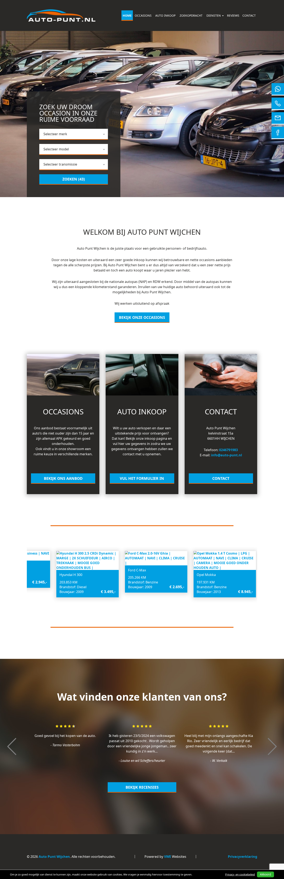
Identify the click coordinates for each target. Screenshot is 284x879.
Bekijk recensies (142, 787)
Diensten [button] (214, 15)
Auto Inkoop (165, 15)
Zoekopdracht (191, 15)
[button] (11, 767)
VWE (167, 856)
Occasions (143, 15)
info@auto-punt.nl (226, 455)
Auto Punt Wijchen (54, 856)
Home (127, 15)
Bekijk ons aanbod (63, 478)
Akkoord (265, 874)
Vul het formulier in (142, 478)
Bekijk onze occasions (142, 317)
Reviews (233, 15)
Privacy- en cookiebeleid (240, 874)
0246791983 (228, 450)
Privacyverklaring (242, 856)
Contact (249, 15)
